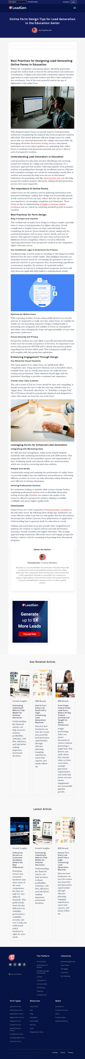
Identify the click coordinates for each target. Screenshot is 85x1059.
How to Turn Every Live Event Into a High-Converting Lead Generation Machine (40, 714)
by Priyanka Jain (45, 30)
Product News (60, 1017)
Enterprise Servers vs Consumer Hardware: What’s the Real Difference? (18, 860)
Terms (63, 1052)
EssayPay (33, 495)
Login (73, 2)
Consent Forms (15, 1041)
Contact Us (59, 1006)
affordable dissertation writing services (38, 143)
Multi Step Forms (16, 1010)
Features (40, 991)
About (57, 1014)
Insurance (64, 972)
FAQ (31, 1010)
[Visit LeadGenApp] (17, 8)
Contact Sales (33, 2)
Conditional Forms (16, 1034)
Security (33, 1025)
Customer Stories (61, 1010)
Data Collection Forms (15, 1029)
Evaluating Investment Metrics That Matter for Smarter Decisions (19, 711)
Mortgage (64, 969)
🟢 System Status (15, 974)
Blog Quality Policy (36, 1032)
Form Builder (41, 962)
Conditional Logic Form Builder (43, 972)
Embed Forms (42, 995)
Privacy (70, 1052)
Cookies (55, 1052)
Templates (33, 1017)
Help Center (34, 1006)
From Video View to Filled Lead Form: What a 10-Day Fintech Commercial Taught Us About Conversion (64, 715)
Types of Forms (15, 1006)
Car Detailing (65, 976)
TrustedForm (41, 980)
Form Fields (34, 1021)
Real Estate (65, 965)
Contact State (42, 984)
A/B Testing (41, 988)
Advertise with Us (61, 1021)
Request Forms (15, 1021)
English (13, 2)
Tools (32, 1028)
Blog (31, 1014)
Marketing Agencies (68, 962)
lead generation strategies (57, 510)
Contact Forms (15, 1025)
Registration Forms (17, 1017)
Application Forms (16, 1014)
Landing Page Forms (17, 1038)
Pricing (39, 977)
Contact (66, 2)
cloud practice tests (52, 178)
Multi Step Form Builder (42, 966)
